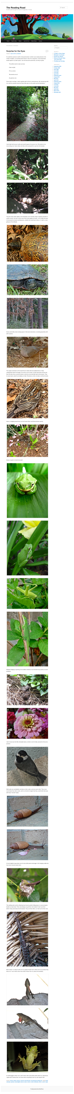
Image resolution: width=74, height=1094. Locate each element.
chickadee (8, 1082)
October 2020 (57, 68)
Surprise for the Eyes (15, 51)
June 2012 (56, 86)
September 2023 (57, 66)
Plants (15, 1080)
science (29, 1082)
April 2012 (56, 89)
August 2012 (57, 83)
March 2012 (56, 90)
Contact (40, 41)
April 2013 (56, 80)
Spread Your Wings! (58, 56)
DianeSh (19, 53)
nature (25, 1082)
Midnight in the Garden (59, 55)
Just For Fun (26, 41)
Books (20, 41)
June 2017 (56, 72)
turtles (32, 1082)
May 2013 (56, 78)
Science (18, 1080)
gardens (12, 1082)
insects (22, 1082)
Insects (11, 1080)
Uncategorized (34, 1080)
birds (47, 1080)
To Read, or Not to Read (59, 53)
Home (8, 41)
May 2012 (56, 87)
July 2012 (56, 84)
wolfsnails (36, 1082)
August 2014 (57, 77)
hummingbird (17, 1082)
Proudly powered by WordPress (37, 1089)
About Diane (33, 41)
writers (40, 1082)
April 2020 (56, 69)
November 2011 (57, 92)
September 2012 (57, 81)
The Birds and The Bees (59, 61)
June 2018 (56, 71)
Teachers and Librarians (25, 1080)
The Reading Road (15, 7)
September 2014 (57, 75)
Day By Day (14, 41)
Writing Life (39, 1080)
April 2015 (56, 74)
